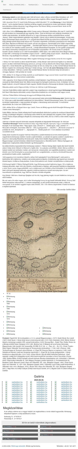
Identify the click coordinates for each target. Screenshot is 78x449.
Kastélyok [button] (33, 5)
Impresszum (7, 10)
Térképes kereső (63, 5)
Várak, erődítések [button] (16, 5)
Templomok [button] (47, 5)
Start (4, 5)
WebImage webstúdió (18, 446)
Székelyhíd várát (15, 98)
